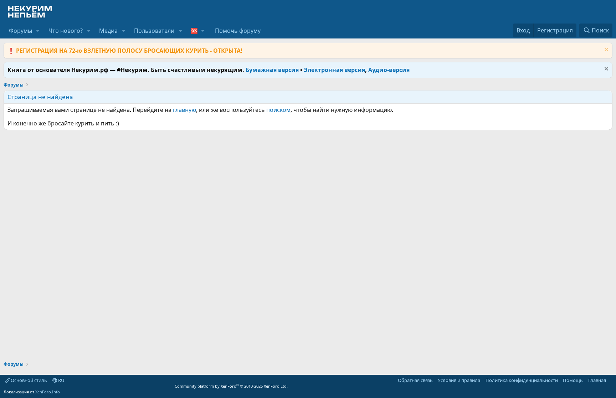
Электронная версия (334, 70)
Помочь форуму (238, 31)
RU (61, 380)
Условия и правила (459, 380)
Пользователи (154, 31)
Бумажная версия (272, 70)
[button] (38, 30)
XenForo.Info (47, 391)
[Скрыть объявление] (605, 50)
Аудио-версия (389, 70)
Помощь (573, 380)
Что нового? (65, 31)
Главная (597, 380)
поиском (278, 110)
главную (184, 110)
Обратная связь (415, 380)
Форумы (20, 31)
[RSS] (611, 380)
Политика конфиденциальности (522, 380)
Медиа (108, 31)
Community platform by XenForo (231, 386)
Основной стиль (28, 380)
